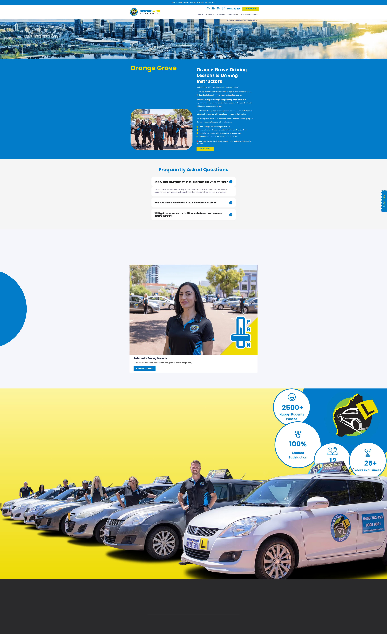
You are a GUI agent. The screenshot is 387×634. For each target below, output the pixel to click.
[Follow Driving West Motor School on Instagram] (213, 9)
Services (232, 14)
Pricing (221, 14)
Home (200, 14)
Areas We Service (249, 14)
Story (209, 14)
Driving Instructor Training (241, 20)
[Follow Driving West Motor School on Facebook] (208, 9)
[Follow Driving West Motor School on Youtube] (218, 9)
